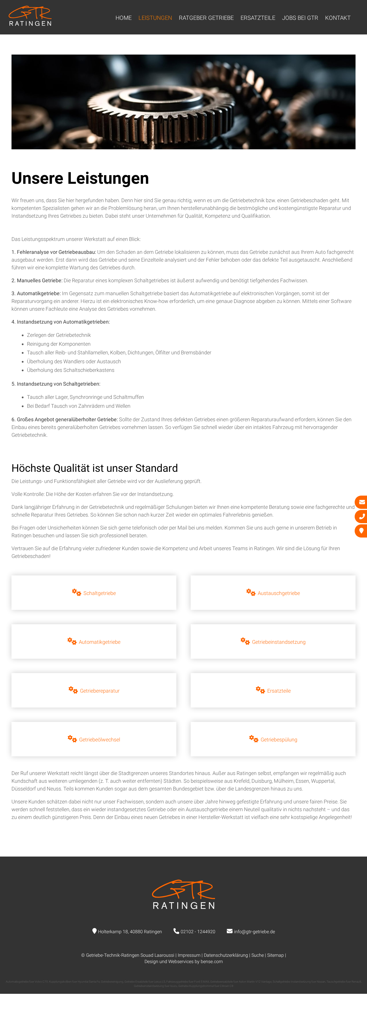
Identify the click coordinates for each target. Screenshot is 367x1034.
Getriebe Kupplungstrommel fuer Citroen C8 (205, 985)
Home (124, 17)
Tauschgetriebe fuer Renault (344, 981)
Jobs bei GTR (300, 17)
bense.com (212, 961)
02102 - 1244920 (198, 931)
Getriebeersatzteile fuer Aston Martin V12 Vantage (241, 981)
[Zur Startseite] (30, 24)
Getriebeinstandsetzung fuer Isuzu (155, 985)
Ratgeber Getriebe (206, 17)
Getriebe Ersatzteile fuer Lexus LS (144, 981)
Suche (257, 955)
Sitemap (275, 955)
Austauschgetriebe (279, 593)
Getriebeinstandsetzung (279, 642)
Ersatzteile (258, 17)
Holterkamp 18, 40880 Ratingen (130, 931)
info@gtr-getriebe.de (254, 931)
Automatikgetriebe (99, 642)
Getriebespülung (279, 740)
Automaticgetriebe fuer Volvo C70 (27, 981)
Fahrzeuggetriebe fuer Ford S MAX (187, 981)
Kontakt (338, 17)
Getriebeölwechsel (99, 740)
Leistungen (155, 17)
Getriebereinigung (112, 981)
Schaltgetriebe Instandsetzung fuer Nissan (299, 981)
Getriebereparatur (100, 691)
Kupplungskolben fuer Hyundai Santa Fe (74, 981)
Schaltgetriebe (99, 593)
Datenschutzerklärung (226, 955)
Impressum (189, 955)
